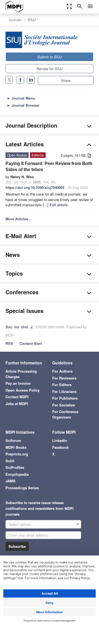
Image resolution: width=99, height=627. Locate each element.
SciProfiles (15, 467)
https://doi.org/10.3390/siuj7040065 (35, 187)
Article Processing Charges (21, 374)
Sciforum (13, 440)
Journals (15, 19)
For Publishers (65, 398)
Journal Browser (23, 105)
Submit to (49, 56)
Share (65, 80)
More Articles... (18, 218)
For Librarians (64, 391)
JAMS (10, 480)
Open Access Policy (23, 390)
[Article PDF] (89, 155)
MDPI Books (16, 447)
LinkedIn (59, 440)
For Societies (63, 405)
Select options (20, 524)
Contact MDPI (17, 396)
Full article (59, 204)
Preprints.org (17, 454)
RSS (9, 343)
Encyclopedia (17, 474)
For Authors (62, 371)
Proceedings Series (22, 487)
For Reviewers (64, 378)
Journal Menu (21, 98)
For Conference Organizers (65, 414)
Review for (49, 68)
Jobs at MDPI (17, 403)
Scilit (10, 460)
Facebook (60, 447)
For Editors (62, 384)
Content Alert (31, 343)
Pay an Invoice (18, 383)
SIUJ (32, 19)
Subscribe (17, 546)
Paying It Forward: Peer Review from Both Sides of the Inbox (49, 166)
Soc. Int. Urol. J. (19, 326)
